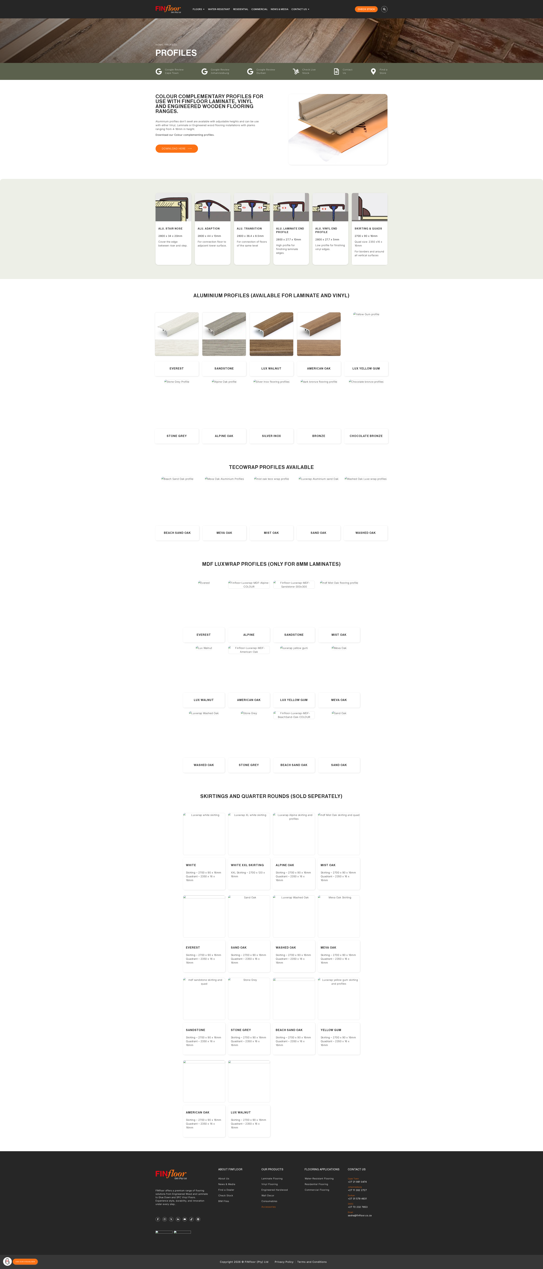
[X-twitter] (171, 1219)
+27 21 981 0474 (357, 1181)
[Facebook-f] (158, 1219)
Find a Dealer (226, 1189)
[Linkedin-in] (178, 1219)
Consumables (269, 1201)
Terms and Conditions (312, 1262)
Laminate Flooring (272, 1178)
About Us (223, 1178)
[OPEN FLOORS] (204, 9)
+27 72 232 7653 (358, 1207)
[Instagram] (164, 1219)
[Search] (384, 9)
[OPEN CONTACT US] (308, 9)
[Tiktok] (191, 1219)
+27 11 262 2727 (357, 1190)
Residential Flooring (316, 1184)
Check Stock (225, 1195)
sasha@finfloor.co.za (360, 1215)
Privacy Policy (284, 1262)
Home (159, 44)
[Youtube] (184, 1219)
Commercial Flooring (317, 1189)
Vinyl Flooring (269, 1184)
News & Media (226, 1184)
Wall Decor (267, 1195)
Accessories (268, 1206)
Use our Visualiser (25, 1262)
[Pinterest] (198, 1219)
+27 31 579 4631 (357, 1198)
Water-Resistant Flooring (319, 1178)
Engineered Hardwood (274, 1189)
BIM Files (223, 1201)
